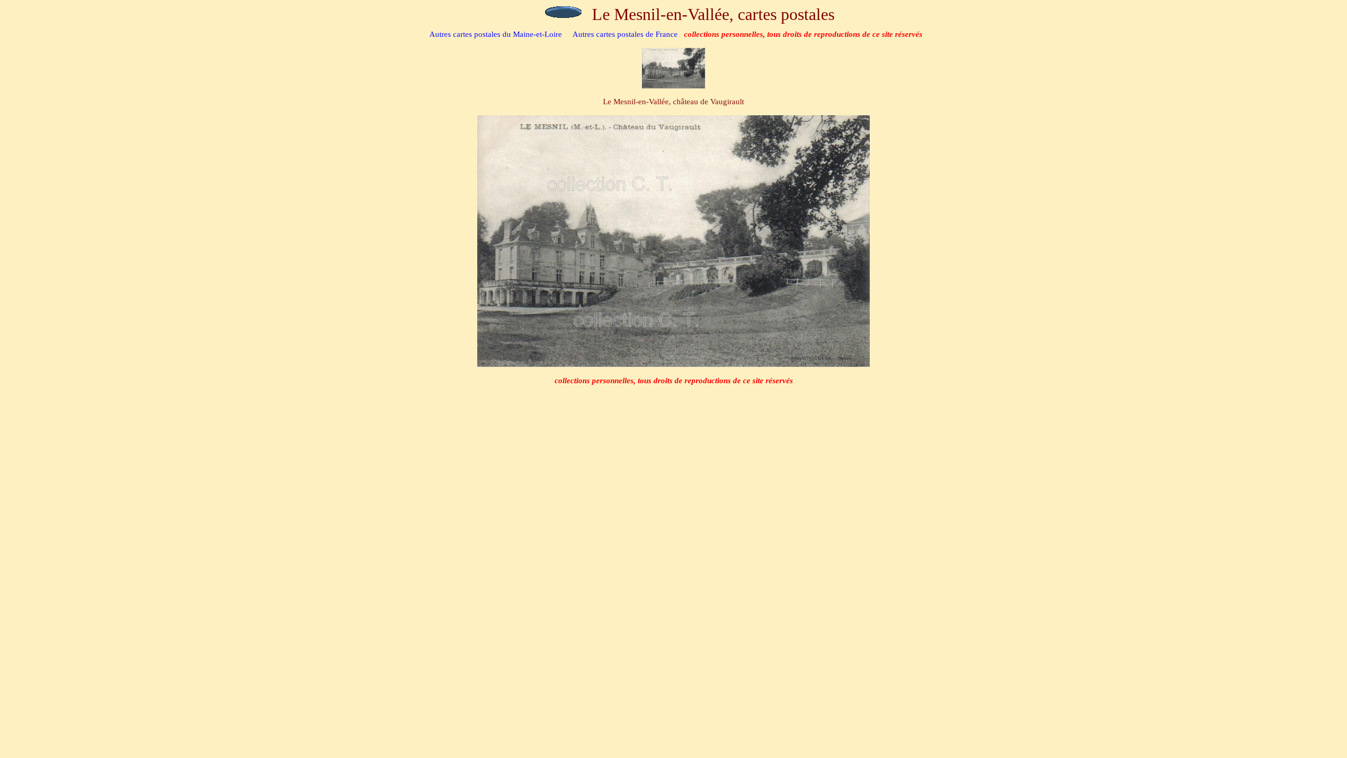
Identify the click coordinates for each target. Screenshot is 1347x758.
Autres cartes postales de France (625, 34)
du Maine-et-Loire (495, 34)
